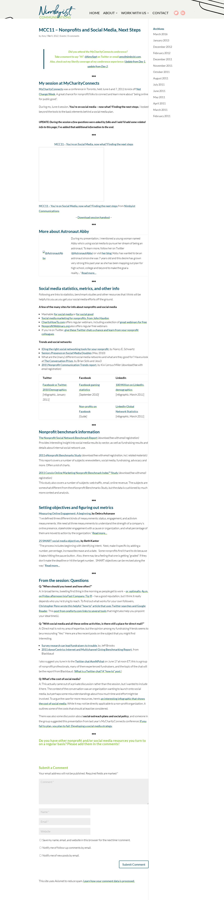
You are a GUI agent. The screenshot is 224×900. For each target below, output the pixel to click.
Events (63, 36)
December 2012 (162, 46)
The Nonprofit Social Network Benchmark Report (68, 437)
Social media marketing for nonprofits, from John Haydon (75, 318)
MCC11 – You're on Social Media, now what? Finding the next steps (78, 206)
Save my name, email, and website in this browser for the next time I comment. (86, 840)
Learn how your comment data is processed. (109, 881)
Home (94, 13)
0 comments (73, 36)
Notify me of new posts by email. (60, 855)
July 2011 (159, 84)
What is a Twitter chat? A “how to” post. (98, 671)
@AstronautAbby (82, 253)
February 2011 (161, 116)
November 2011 (162, 65)
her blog (107, 253)
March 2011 (160, 109)
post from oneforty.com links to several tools (80, 611)
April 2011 (159, 103)
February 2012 (161, 53)
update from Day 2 (97, 66)
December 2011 (162, 59)
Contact (161, 13)
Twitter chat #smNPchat (89, 661)
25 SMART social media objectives (59, 540)
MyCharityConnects (51, 89)
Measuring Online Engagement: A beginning (65, 513)
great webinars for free (133, 322)
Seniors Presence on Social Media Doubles (67, 353)
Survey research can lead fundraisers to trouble (69, 645)
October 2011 (161, 72)
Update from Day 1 (134, 61)
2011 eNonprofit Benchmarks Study (60, 455)
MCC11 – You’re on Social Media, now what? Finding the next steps (93, 144)
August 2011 (160, 78)
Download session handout (94, 217)
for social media (63, 314)
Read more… (89, 273)
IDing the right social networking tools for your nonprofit (75, 349)
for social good (84, 314)
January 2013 (161, 40)
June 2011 (159, 91)
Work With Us (133, 13)
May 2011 (159, 97)
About (109, 13)
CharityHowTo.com (53, 322)
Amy (44, 36)
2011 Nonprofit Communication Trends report (69, 365)
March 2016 (160, 34)
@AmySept (91, 56)
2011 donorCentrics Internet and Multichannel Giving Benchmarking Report (87, 649)
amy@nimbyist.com (130, 56)
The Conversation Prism (58, 361)
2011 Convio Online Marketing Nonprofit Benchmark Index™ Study (78, 472)
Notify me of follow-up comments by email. (66, 847)
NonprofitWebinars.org (56, 326)
